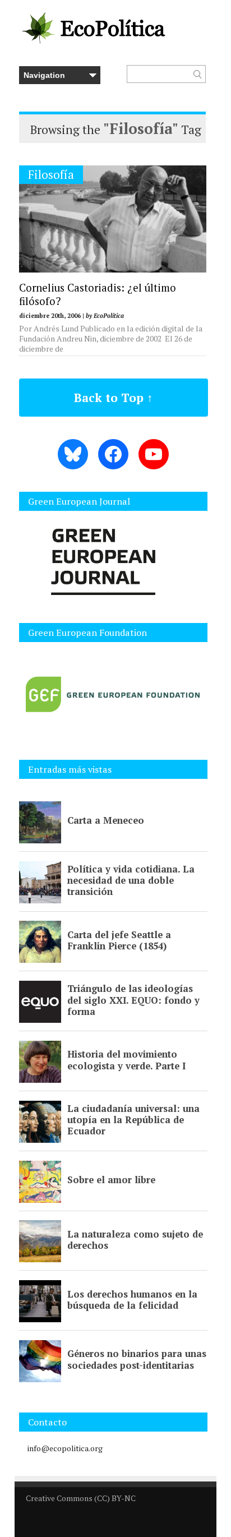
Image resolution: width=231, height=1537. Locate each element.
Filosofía (51, 174)
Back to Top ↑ (113, 397)
